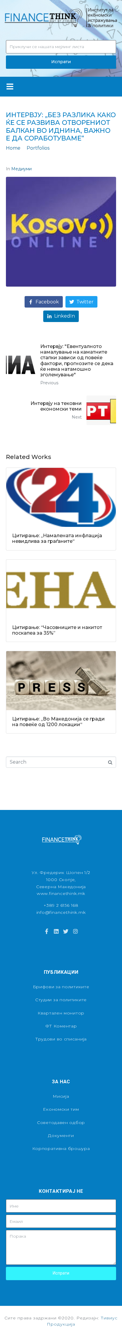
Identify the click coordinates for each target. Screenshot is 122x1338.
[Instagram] (75, 931)
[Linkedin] (56, 931)
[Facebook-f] (46, 931)
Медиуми (21, 168)
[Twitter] (65, 931)
